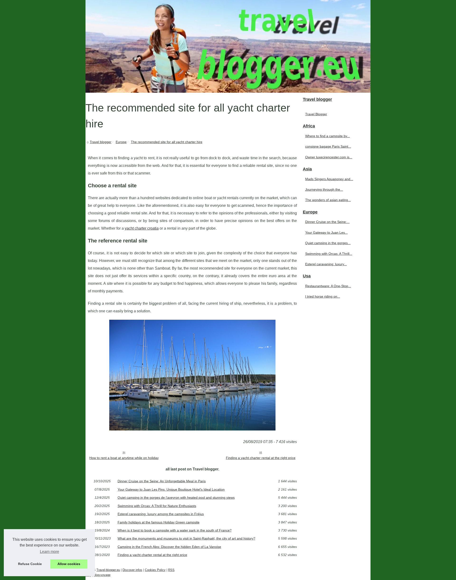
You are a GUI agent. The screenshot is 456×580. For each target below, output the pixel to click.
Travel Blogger (316, 114)
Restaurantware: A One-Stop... (328, 286)
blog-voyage (102, 575)
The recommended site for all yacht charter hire (166, 142)
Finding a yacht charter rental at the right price (260, 458)
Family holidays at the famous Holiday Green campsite (159, 522)
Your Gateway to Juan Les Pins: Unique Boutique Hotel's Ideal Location (171, 489)
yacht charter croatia (142, 228)
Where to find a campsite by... (327, 136)
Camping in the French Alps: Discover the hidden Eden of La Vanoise (169, 546)
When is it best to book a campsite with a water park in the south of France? (175, 530)
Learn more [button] (49, 552)
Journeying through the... (324, 189)
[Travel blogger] (228, 46)
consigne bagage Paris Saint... (328, 146)
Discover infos (132, 570)
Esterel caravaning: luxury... (326, 264)
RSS (171, 570)
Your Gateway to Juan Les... (326, 232)
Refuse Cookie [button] (30, 564)
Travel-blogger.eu (108, 570)
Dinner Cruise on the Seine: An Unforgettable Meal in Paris (162, 481)
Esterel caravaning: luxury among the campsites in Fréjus (161, 514)
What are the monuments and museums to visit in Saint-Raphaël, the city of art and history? (186, 538)
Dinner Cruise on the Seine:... (327, 222)
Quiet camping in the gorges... (328, 243)
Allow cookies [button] (68, 564)
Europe (121, 142)
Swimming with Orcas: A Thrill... (328, 254)
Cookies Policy (155, 570)
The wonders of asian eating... (328, 200)
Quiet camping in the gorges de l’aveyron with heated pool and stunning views (176, 497)
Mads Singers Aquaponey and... (329, 179)
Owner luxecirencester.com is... (328, 157)
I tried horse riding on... (322, 296)
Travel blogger (100, 142)
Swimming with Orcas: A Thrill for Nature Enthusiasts (157, 505)
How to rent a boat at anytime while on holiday (124, 458)
